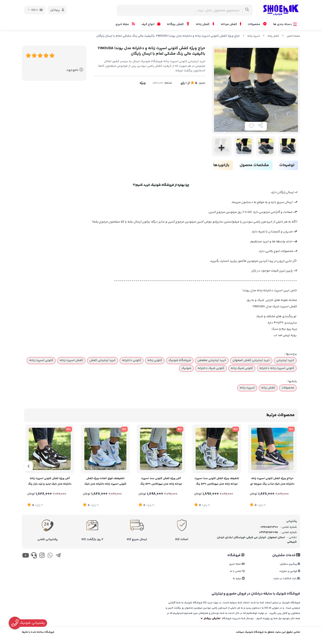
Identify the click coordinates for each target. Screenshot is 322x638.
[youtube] (25, 556)
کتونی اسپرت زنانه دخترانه (276, 368)
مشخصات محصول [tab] (254, 165)
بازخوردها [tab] (221, 165)
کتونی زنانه (154, 360)
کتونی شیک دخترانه (211, 368)
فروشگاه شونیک (179, 360)
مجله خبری (122, 24)
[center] (247, 10)
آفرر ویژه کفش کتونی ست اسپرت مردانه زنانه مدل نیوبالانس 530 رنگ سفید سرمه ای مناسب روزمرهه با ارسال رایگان (161, 481)
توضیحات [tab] (286, 165)
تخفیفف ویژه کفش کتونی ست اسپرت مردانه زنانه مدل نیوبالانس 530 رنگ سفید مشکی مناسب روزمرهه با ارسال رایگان (217, 481)
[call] (33, 556)
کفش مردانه (229, 24)
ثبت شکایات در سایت (285, 578)
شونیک (186, 368)
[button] (293, 466)
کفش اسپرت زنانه (71, 360)
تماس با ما (236, 571)
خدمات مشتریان (284, 555)
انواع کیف (148, 24)
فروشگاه (234, 555)
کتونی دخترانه (131, 360)
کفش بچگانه (175, 24)
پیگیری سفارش (289, 564)
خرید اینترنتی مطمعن (211, 360)
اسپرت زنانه (253, 36)
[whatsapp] (50, 556)
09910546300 (269, 527)
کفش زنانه (203, 24)
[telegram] (58, 556)
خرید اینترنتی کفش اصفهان (251, 360)
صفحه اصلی (293, 36)
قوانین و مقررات (288, 571)
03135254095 (268, 532)
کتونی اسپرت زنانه (41, 360)
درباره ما (237, 578)
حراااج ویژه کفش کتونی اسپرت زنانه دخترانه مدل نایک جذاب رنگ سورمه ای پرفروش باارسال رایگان (272, 481)
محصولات (254, 24)
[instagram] (42, 556)
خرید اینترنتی (285, 360)
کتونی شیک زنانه (242, 368)
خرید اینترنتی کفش (102, 360)
